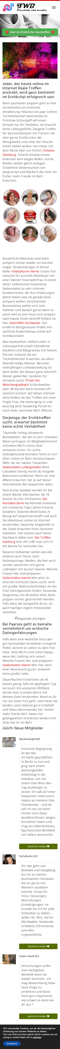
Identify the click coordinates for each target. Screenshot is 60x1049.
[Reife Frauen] (30, 215)
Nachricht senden (37, 846)
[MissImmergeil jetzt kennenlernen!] (9, 742)
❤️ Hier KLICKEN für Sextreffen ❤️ (30, 32)
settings (37, 1037)
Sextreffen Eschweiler (25, 323)
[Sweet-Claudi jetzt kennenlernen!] (9, 959)
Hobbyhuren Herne (25, 271)
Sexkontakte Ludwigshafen (21, 467)
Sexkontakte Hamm (16, 578)
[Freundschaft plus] (25, 7)
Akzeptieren (11, 1043)
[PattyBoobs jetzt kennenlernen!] (9, 859)
